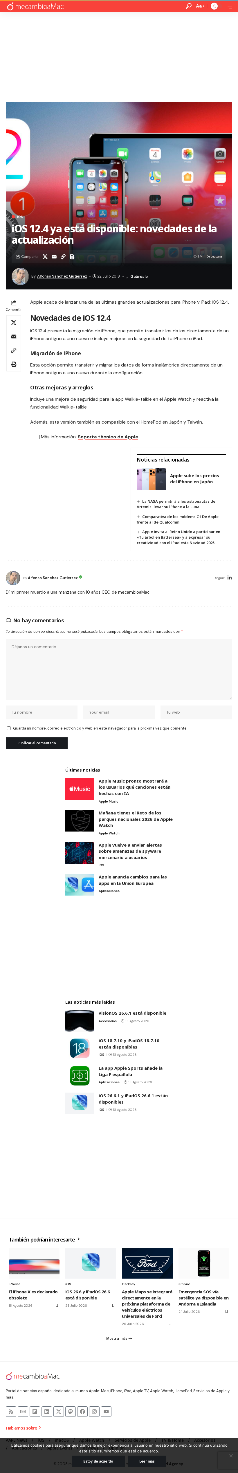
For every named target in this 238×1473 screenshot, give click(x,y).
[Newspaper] (23, 1411)
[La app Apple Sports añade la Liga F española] (79, 1076)
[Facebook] (82, 1411)
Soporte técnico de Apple (108, 437)
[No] (231, 1456)
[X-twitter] (58, 1411)
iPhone (15, 1284)
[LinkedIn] (229, 578)
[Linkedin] (47, 1411)
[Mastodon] (70, 1411)
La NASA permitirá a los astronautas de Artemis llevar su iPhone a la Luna (176, 504)
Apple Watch (109, 833)
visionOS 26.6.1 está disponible (132, 1013)
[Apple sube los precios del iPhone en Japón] (151, 479)
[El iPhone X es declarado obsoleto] (34, 1263)
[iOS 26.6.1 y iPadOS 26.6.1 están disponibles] (79, 1103)
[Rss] (11, 1411)
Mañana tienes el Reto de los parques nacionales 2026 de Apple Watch (136, 819)
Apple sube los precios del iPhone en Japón (194, 479)
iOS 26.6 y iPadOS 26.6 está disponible (87, 1295)
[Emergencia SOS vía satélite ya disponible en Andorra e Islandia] (203, 1263)
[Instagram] (94, 1411)
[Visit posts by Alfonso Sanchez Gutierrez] (13, 578)
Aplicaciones (109, 891)
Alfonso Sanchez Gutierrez (62, 276)
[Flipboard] (35, 1411)
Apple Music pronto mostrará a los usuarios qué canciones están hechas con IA (134, 787)
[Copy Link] (63, 256)
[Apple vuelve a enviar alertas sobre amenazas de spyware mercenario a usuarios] (79, 853)
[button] (188, 6)
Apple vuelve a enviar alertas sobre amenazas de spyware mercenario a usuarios (130, 851)
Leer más (147, 1461)
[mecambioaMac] (35, 6)
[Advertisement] (119, 55)
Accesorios (108, 1021)
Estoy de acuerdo (98, 1461)
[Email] (54, 256)
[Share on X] (45, 256)
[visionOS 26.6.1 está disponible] (79, 1021)
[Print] (72, 256)
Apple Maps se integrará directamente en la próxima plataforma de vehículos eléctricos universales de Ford (147, 1304)
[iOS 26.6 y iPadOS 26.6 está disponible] (90, 1263)
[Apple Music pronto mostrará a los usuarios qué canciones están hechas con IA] (79, 789)
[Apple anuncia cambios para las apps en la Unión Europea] (79, 885)
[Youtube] (106, 1411)
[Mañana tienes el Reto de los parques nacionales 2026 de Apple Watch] (79, 821)
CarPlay (128, 1284)
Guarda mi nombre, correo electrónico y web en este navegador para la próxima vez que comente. (100, 728)
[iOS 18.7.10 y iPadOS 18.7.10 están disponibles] (79, 1048)
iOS (20, 216)
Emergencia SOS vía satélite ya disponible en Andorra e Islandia (203, 1298)
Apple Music (108, 801)
